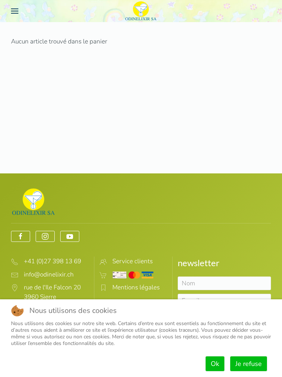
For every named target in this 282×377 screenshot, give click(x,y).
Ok (215, 363)
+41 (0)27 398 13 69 (52, 261)
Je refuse (248, 363)
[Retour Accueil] (141, 11)
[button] (14, 11)
